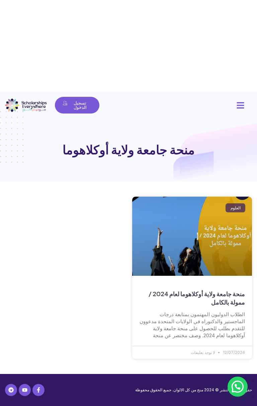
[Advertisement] (128, 46)
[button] (240, 105)
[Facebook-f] (38, 390)
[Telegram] (11, 390)
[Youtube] (25, 390)
